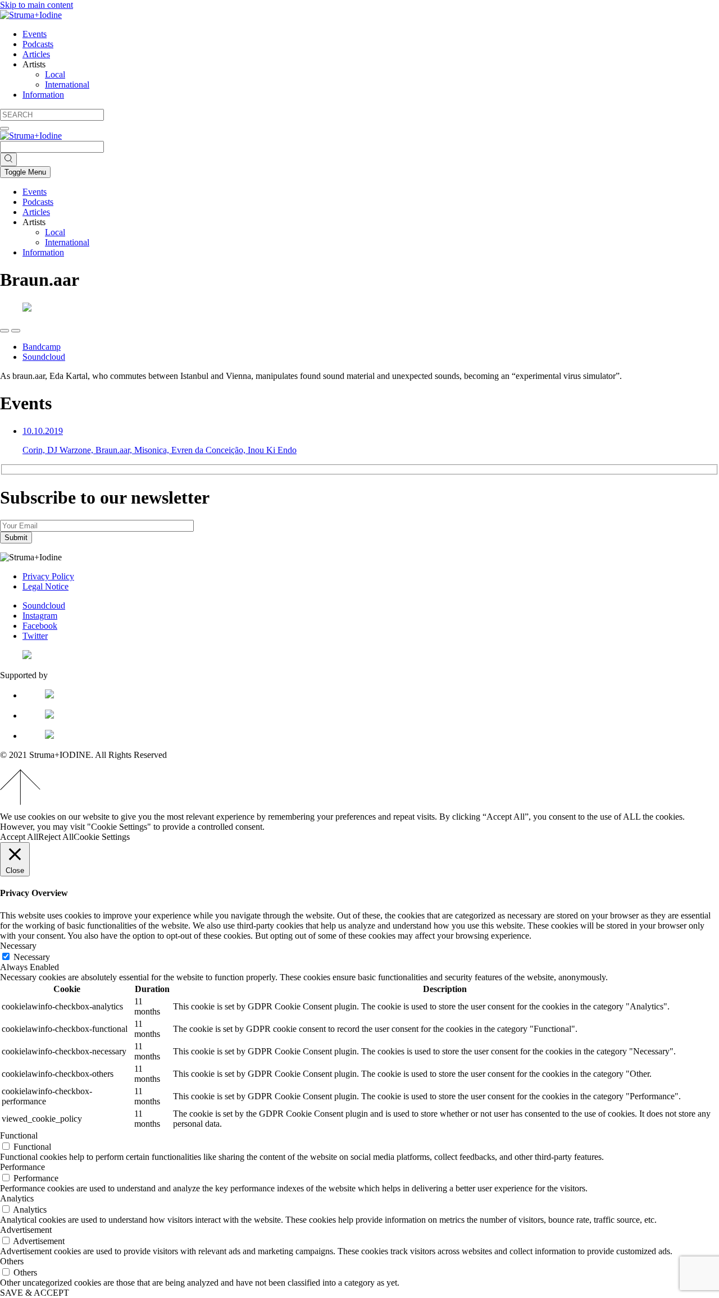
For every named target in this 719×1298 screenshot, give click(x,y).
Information (43, 94)
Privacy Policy (48, 576)
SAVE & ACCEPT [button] (34, 1292)
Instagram (39, 615)
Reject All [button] (56, 837)
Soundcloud (43, 357)
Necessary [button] (18, 945)
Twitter (35, 636)
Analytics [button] (17, 1198)
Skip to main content (36, 5)
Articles (36, 54)
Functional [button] (19, 1135)
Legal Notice (45, 586)
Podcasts (37, 44)
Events (34, 34)
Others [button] (12, 1261)
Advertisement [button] (26, 1230)
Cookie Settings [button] (102, 837)
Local (55, 74)
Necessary (31, 957)
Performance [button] (22, 1167)
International (67, 84)
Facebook (39, 625)
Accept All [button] (19, 837)
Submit (16, 537)
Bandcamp (41, 346)
